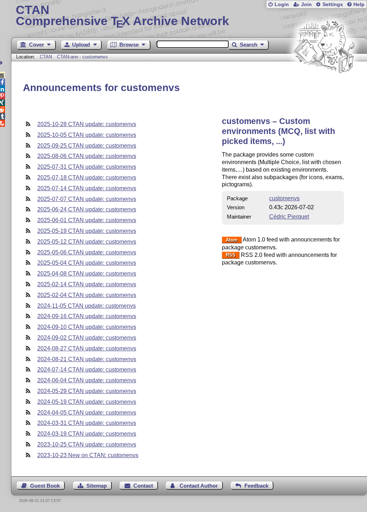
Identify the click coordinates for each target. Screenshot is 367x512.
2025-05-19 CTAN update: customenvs (86, 231)
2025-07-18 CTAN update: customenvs (86, 177)
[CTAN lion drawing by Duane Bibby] (324, 87)
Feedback (256, 486)
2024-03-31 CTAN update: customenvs (86, 423)
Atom (232, 240)
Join (306, 4)
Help (358, 4)
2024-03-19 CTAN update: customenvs (86, 434)
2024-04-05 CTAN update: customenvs (86, 413)
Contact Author (199, 486)
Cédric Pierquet (289, 217)
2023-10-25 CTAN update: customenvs (86, 444)
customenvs (284, 198)
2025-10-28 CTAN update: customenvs (86, 124)
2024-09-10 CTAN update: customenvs (86, 327)
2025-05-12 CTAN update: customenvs (86, 242)
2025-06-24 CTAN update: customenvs (86, 209)
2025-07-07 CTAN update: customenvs (86, 199)
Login (282, 4)
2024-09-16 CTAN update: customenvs (86, 316)
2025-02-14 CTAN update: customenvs (86, 284)
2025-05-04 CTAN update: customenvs (86, 263)
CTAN (46, 56)
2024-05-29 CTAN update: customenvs (86, 391)
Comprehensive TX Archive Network (122, 16)
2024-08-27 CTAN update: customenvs (86, 348)
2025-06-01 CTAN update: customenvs (86, 220)
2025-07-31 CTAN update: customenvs (86, 167)
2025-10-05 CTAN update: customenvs (86, 135)
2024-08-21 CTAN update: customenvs (86, 359)
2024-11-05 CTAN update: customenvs (86, 306)
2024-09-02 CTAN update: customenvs (86, 338)
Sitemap (96, 486)
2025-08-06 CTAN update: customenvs (86, 156)
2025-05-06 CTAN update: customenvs (86, 252)
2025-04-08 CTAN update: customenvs (86, 274)
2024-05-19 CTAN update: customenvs (86, 402)
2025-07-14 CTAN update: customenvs (86, 188)
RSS (230, 255)
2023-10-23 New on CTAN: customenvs (87, 455)
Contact (143, 486)
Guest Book (45, 486)
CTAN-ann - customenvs (82, 56)
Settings (333, 4)
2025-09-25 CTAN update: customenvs (86, 146)
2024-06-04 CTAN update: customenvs (86, 380)
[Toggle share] (2, 62)
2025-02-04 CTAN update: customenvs (86, 295)
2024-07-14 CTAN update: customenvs (86, 370)
